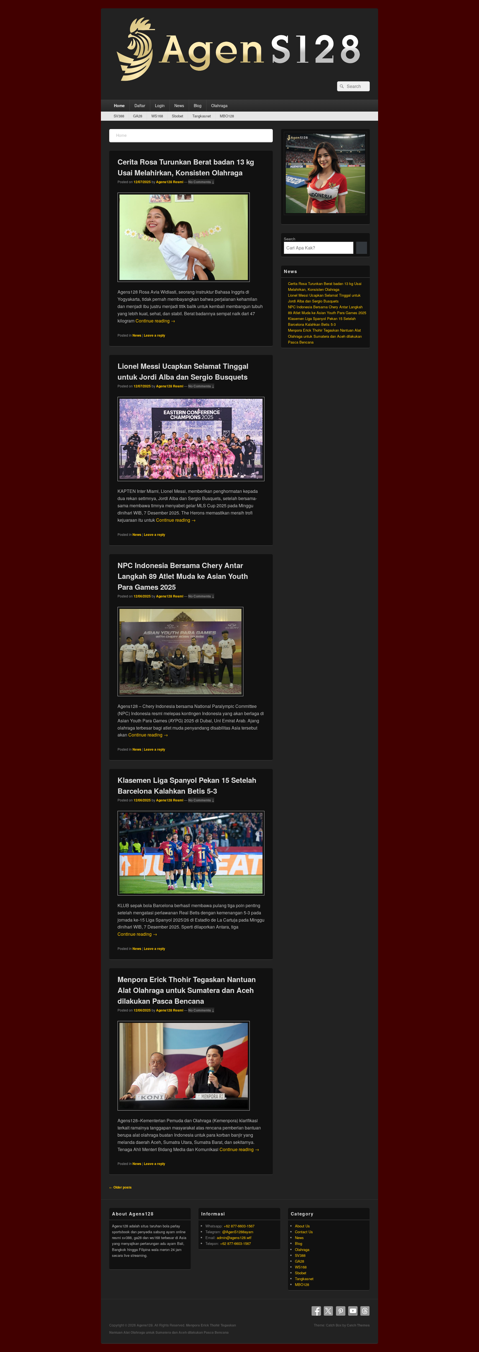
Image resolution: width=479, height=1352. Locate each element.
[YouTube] (353, 1311)
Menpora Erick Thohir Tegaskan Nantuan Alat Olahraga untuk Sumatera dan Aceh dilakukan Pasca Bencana (187, 990)
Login (160, 105)
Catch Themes (358, 1325)
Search (289, 238)
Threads (365, 1311)
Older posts (120, 1187)
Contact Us (304, 1231)
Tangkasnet (201, 115)
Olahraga (219, 105)
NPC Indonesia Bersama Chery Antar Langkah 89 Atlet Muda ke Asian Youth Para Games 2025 (183, 576)
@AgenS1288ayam (237, 1231)
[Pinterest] (340, 1311)
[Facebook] (316, 1311)
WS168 (157, 115)
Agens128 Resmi (169, 181)
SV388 (119, 115)
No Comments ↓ (201, 181)
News (179, 105)
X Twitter (328, 1311)
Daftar (139, 105)
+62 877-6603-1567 (239, 1226)
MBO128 (227, 115)
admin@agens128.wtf (234, 1237)
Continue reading (155, 320)
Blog (198, 105)
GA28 (137, 115)
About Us (302, 1226)
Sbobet (177, 115)
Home (119, 105)
